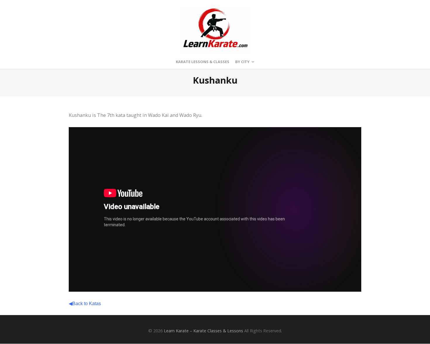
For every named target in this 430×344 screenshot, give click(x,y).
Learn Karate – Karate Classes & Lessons (203, 330)
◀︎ (85, 303)
